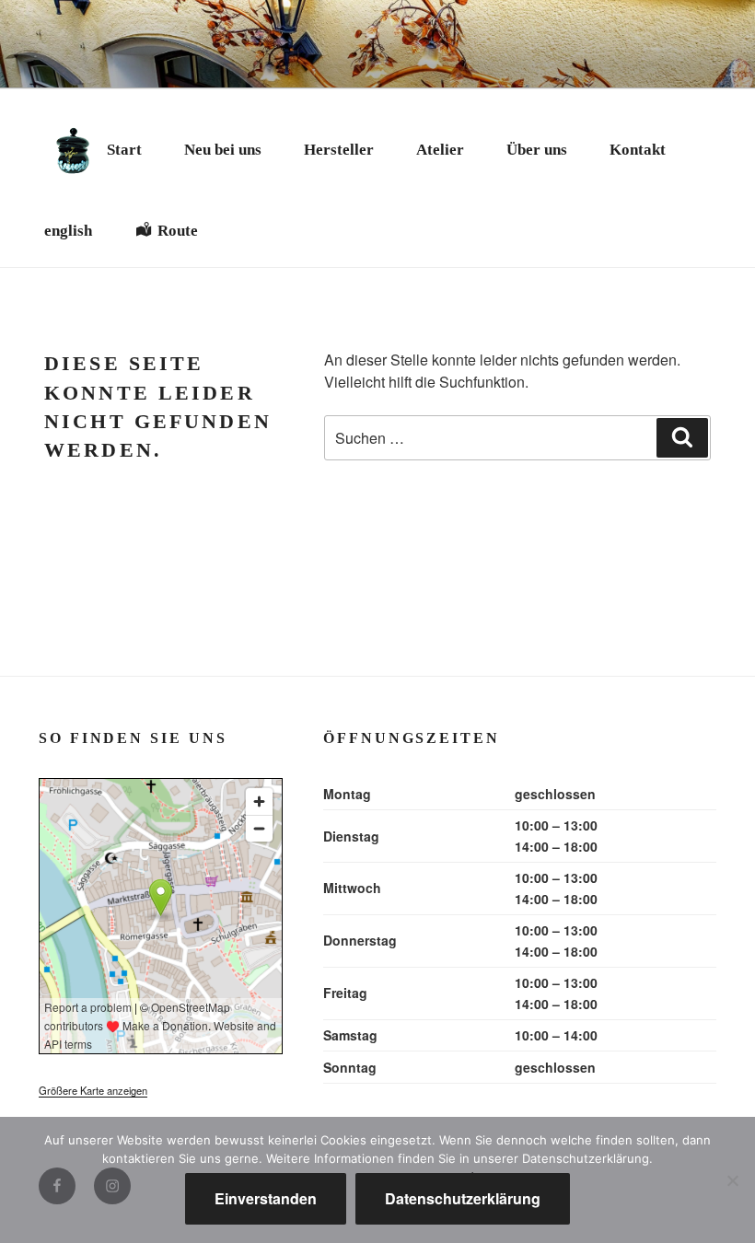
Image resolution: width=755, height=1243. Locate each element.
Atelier (440, 149)
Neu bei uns (222, 149)
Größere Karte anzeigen (93, 1090)
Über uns (536, 149)
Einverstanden (266, 1198)
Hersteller (339, 149)
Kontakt (638, 149)
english (68, 230)
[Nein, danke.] (732, 1180)
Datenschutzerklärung (462, 1198)
